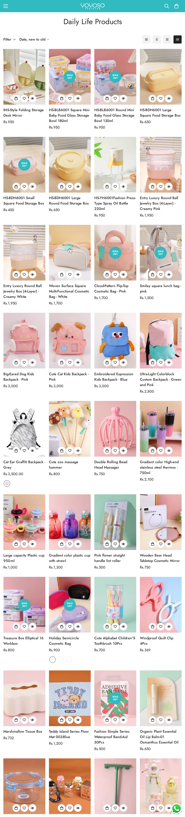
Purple (61, 660)
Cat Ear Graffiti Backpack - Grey (24, 464)
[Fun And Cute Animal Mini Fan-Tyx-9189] (161, 786)
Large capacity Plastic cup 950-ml (23, 558)
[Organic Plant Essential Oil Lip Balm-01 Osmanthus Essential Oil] (161, 698)
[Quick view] (32, 98)
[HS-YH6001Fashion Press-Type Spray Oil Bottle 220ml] (115, 165)
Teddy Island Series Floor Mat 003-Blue (69, 734)
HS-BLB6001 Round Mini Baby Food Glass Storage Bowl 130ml (114, 115)
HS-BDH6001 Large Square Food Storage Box (160, 112)
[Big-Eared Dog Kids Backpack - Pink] (24, 340)
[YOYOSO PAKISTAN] (92, 6)
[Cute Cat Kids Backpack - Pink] (70, 340)
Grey (7, 483)
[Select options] (16, 450)
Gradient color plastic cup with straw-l (69, 558)
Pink (53, 660)
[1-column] (146, 39)
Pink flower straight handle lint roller (109, 558)
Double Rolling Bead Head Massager (110, 464)
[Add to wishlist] (24, 98)
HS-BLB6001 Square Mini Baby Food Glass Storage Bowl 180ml (69, 115)
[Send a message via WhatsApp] (176, 808)
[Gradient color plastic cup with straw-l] (70, 522)
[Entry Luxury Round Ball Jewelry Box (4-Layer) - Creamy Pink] (161, 165)
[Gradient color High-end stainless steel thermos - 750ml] (161, 429)
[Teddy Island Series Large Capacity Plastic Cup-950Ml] (70, 786)
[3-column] (167, 39)
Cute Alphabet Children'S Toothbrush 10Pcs (114, 640)
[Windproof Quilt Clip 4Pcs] (161, 605)
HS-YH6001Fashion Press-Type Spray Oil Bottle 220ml (115, 203)
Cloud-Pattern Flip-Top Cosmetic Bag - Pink (111, 288)
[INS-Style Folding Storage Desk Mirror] (24, 77)
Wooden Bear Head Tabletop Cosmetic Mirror (160, 558)
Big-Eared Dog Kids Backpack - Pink (18, 376)
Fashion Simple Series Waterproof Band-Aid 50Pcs (112, 737)
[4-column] (177, 39)
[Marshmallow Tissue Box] (24, 698)
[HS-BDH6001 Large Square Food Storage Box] (161, 77)
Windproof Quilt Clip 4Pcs (156, 640)
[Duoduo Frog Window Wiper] (115, 786)
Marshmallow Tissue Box (22, 731)
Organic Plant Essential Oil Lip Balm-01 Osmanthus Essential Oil (159, 737)
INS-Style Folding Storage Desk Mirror (23, 112)
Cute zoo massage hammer (63, 464)
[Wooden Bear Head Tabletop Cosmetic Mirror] (161, 522)
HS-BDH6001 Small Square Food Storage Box (23, 200)
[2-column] (157, 39)
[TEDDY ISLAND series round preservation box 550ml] (24, 786)
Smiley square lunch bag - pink (160, 288)
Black (69, 660)
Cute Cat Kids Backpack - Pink (69, 376)
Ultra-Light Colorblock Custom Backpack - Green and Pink (160, 379)
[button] (176, 6)
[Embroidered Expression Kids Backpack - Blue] (115, 340)
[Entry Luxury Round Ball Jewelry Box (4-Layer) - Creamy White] (24, 253)
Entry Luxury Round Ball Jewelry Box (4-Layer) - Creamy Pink (159, 203)
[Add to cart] (16, 98)
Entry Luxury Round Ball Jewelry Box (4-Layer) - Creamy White (22, 291)
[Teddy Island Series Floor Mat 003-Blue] (70, 698)
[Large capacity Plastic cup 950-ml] (24, 522)
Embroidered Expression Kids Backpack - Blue (113, 376)
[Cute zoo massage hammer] (70, 429)
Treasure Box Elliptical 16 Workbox (23, 640)
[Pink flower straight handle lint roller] (115, 522)
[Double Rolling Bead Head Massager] (115, 429)
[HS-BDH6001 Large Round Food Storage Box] (70, 165)
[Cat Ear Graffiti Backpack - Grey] (24, 429)
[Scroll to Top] (176, 792)
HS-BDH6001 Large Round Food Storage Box (69, 200)
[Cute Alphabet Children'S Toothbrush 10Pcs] (115, 605)
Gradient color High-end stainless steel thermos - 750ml (159, 467)
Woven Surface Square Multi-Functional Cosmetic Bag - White (69, 291)
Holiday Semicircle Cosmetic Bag (64, 640)
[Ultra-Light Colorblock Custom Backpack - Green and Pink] (161, 340)
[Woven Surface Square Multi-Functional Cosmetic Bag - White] (70, 253)
